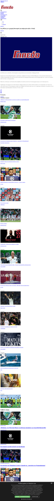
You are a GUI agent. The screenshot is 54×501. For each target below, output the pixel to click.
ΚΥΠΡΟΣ (2, 12)
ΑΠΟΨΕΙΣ (2, 17)
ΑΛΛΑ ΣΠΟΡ (2, 15)
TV (7, 0)
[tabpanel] (27, 253)
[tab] (3, 97)
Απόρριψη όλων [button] (35, 496)
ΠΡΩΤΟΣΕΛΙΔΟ (3, 0)
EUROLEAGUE (3, 444)
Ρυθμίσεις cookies (30, 494)
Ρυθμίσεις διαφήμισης (28, 493)
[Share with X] (1, 91)
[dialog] (27, 491)
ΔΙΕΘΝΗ (2, 13)
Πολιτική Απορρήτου (36, 494)
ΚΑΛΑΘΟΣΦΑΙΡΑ (3, 14)
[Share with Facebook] (1, 90)
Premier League (3, 425)
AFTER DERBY (3, 18)
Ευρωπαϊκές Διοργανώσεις (4, 463)
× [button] (52, 483)
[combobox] (51, 483)
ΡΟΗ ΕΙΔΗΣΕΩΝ (3, 11)
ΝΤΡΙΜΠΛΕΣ (2, 16)
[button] (27, 499)
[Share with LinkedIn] (1, 92)
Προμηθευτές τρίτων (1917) (26, 489)
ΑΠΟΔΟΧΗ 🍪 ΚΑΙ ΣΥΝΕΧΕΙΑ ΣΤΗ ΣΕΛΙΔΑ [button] (22, 496)
